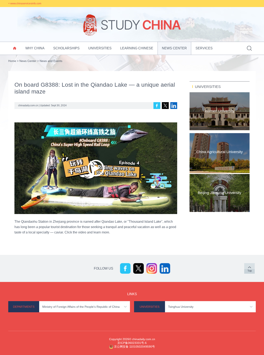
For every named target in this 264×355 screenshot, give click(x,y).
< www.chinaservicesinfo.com (24, 3)
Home (12, 61)
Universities (100, 48)
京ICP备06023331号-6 (132, 342)
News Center (174, 48)
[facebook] (156, 105)
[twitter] (165, 105)
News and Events (51, 61)
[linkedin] (173, 105)
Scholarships (66, 48)
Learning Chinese (136, 48)
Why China (35, 48)
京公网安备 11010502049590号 (134, 346)
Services (204, 48)
